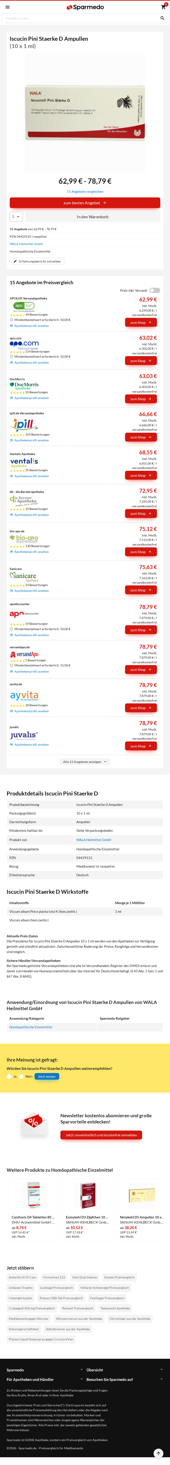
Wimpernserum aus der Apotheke (79, 1318)
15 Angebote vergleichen (85, 191)
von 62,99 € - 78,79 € (33, 229)
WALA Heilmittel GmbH (26, 244)
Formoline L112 (54, 1277)
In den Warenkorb (93, 216)
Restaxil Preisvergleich (77, 1308)
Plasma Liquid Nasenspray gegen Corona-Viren (41, 1339)
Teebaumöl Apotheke (115, 1308)
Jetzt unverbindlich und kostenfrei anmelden (101, 1135)
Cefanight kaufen (20, 1298)
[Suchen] (161, 18)
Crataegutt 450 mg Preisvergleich (32, 1308)
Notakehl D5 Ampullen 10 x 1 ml (142, 1217)
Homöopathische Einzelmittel (30, 1027)
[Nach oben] (158, 1453)
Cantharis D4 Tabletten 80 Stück (34, 1217)
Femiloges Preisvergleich (107, 1298)
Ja (15, 1076)
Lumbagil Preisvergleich (56, 1287)
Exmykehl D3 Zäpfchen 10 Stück (88, 1217)
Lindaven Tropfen (21, 1287)
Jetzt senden (47, 1076)
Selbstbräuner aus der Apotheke (68, 1329)
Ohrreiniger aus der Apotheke (130, 1318)
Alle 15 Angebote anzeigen (82, 762)
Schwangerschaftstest (24, 1329)
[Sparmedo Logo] (85, 7)
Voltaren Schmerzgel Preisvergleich (104, 1287)
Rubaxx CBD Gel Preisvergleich (61, 1298)
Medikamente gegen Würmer (29, 1318)
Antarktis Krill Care (22, 1277)
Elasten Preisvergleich (119, 1277)
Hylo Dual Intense (84, 1277)
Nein (28, 1076)
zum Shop (138, 322)
